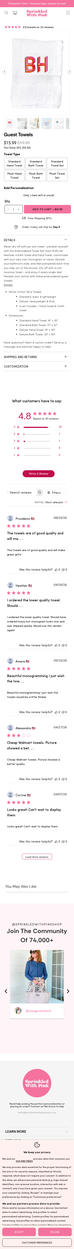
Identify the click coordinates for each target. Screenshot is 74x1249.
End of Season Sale (63, 3)
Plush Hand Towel (14, 175)
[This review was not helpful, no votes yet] (63, 569)
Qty (7, 201)
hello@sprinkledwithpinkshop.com (37, 1112)
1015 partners (24, 1160)
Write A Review (38, 474)
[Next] (69, 73)
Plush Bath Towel (36, 175)
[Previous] (4, 73)
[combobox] (51, 502)
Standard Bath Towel (35, 163)
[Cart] (15, 13)
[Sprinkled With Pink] (37, 13)
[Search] (6, 12)
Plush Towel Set (57, 175)
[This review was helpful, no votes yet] (56, 569)
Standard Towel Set (57, 163)
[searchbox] (21, 492)
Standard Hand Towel (14, 163)
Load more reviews (36, 857)
